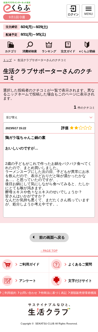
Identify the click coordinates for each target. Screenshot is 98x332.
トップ (7, 60)
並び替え (20, 117)
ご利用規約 (9, 292)
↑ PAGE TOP (49, 250)
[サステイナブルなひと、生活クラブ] (49, 314)
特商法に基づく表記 (54, 292)
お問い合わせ (28, 292)
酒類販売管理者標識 (83, 292)
